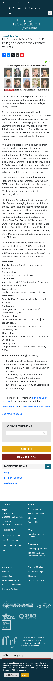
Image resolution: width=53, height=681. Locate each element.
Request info (26, 457)
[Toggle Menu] (3, 3)
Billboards (32, 576)
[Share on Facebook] (4, 55)
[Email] (10, 13)
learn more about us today (36, 407)
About (31, 505)
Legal (31, 529)
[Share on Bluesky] (8, 55)
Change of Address (10, 589)
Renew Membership (10, 581)
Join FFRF (26, 449)
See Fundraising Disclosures (12, 524)
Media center (11, 483)
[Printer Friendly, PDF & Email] (46, 61)
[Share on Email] (17, 55)
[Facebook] (10, 8)
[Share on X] (13, 55)
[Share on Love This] (22, 55)
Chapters (32, 518)
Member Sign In (8, 576)
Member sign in (34, 3)
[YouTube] (36, 8)
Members (7, 567)
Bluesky (19, 8)
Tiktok (30, 8)
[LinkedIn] (43, 8)
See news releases (12, 414)
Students (33, 544)
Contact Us (7, 505)
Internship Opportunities (38, 549)
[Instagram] (13, 8)
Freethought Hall (35, 509)
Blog (6, 473)
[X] (25, 8)
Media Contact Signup (37, 581)
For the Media (35, 567)
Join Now (5, 572)
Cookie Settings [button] (11, 675)
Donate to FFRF (10, 407)
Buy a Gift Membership (11, 585)
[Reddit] (39, 8)
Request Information (36, 514)
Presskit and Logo (35, 572)
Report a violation (15, 3)
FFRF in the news (13, 478)
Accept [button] (25, 675)
